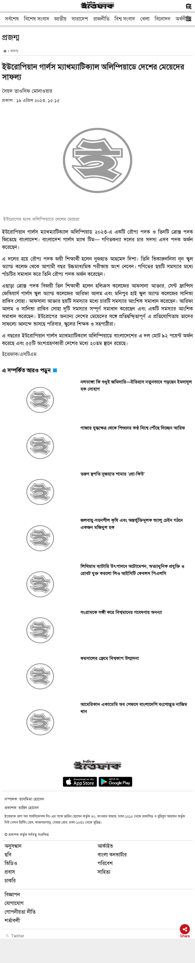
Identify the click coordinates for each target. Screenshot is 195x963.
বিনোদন (162, 19)
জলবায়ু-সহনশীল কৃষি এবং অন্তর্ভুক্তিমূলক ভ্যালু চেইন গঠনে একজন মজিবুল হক (131, 523)
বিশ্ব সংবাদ (125, 19)
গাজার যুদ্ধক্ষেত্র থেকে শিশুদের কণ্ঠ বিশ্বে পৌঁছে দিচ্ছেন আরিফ (132, 428)
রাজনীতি (101, 19)
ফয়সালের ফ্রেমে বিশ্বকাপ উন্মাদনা (109, 658)
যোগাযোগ (14, 903)
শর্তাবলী (12, 920)
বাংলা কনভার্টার (112, 855)
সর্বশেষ (12, 19)
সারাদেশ (80, 19)
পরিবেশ (105, 863)
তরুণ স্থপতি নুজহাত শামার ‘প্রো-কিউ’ (112, 474)
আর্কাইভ (105, 846)
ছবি (8, 855)
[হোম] (5, 51)
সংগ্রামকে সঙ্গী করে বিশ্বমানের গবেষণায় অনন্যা (121, 612)
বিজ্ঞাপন (12, 895)
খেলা (145, 19)
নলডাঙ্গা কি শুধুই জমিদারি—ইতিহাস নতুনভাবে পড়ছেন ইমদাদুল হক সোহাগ (136, 385)
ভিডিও (11, 863)
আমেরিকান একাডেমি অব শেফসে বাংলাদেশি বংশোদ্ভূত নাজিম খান (133, 708)
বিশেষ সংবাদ (36, 19)
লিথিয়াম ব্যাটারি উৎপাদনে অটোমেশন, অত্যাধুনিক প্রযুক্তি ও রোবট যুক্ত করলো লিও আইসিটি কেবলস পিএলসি (132, 570)
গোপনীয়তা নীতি (20, 912)
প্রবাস (10, 872)
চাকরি (10, 881)
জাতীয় (60, 19)
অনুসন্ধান (13, 846)
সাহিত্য (104, 872)
